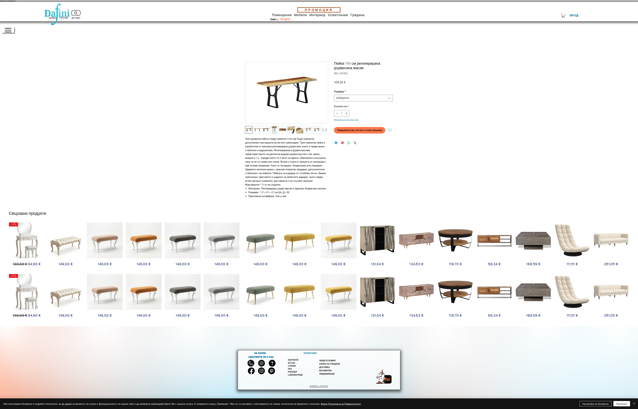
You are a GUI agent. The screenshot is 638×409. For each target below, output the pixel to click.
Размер (340, 91)
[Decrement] (336, 113)
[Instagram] (261, 370)
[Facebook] (251, 370)
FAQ (290, 369)
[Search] (75, 12)
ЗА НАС (291, 363)
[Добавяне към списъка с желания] (390, 130)
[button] (282, 15)
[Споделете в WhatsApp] (349, 143)
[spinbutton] (341, 113)
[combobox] (363, 98)
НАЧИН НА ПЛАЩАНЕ (329, 364)
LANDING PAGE (295, 375)
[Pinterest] (271, 370)
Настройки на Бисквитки (595, 403)
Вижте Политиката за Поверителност (341, 403)
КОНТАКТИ (293, 360)
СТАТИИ (292, 366)
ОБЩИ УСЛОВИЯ (327, 360)
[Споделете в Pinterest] (342, 143)
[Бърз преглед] (66, 240)
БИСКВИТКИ (325, 370)
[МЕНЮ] (8, 30)
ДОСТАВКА (324, 367)
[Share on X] (355, 143)
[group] (319, 244)
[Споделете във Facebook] (336, 143)
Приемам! (621, 403)
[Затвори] (634, 403)
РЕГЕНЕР (292, 372)
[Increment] (346, 113)
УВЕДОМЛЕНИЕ (327, 374)
